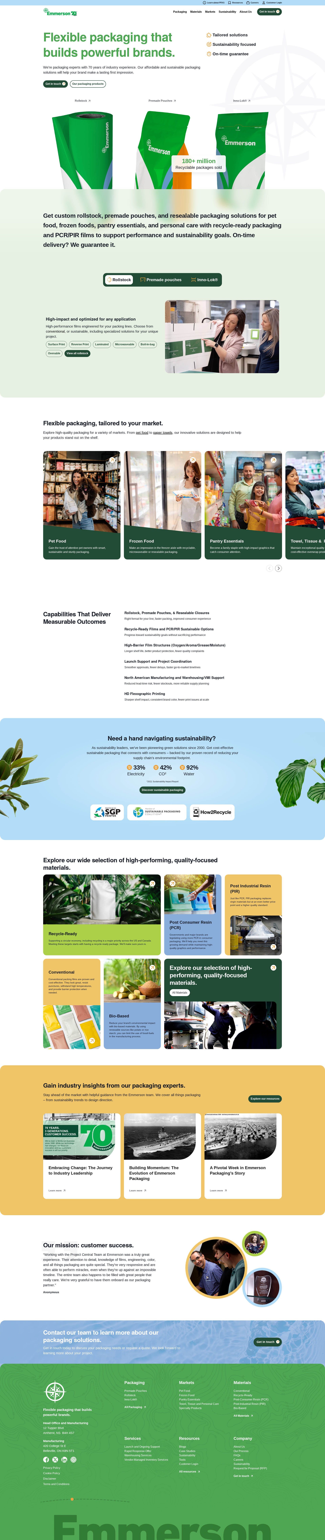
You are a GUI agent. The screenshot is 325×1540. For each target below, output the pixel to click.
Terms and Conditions (56, 1484)
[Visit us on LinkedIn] (64, 1460)
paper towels (162, 432)
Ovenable (54, 353)
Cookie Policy (51, 1473)
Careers (238, 1459)
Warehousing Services (137, 1455)
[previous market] (269, 568)
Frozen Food (186, 1395)
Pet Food (184, 1390)
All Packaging (133, 1407)
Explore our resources (265, 1098)
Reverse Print (80, 344)
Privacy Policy (51, 1467)
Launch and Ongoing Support (142, 1446)
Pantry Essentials (189, 1399)
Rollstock (130, 1395)
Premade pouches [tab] (164, 279)
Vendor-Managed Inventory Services (146, 1459)
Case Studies (187, 1451)
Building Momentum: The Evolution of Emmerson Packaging (154, 1173)
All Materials (241, 1415)
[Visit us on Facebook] (46, 1460)
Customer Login (188, 1464)
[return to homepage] (60, 11)
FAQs (237, 1455)
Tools (182, 1459)
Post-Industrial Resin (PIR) (250, 1403)
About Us (239, 1446)
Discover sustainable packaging (162, 790)
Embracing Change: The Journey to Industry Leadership (80, 1170)
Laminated (102, 344)
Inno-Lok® (130, 1399)
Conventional (242, 1390)
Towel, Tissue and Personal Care (199, 1403)
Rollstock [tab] (122, 279)
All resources (187, 1471)
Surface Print (56, 344)
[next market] (278, 568)
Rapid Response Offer (137, 1451)
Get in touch (241, 1476)
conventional (55, 331)
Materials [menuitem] (196, 11)
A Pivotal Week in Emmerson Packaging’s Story (238, 1170)
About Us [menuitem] (246, 11)
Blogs (182, 1446)
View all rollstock (77, 353)
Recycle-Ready (243, 1395)
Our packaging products (88, 83)
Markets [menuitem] (210, 11)
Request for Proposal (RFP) (250, 1468)
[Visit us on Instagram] (73, 1460)
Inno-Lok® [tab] (207, 279)
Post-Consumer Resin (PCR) (251, 1399)
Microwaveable (124, 344)
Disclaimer (49, 1478)
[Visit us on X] (55, 1460)
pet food (142, 432)
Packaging (180, 11)
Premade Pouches (135, 1390)
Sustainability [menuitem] (227, 11)
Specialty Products (190, 1408)
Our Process (241, 1451)
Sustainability (187, 1455)
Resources (237, 3)
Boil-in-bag (148, 344)
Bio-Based (240, 1408)
